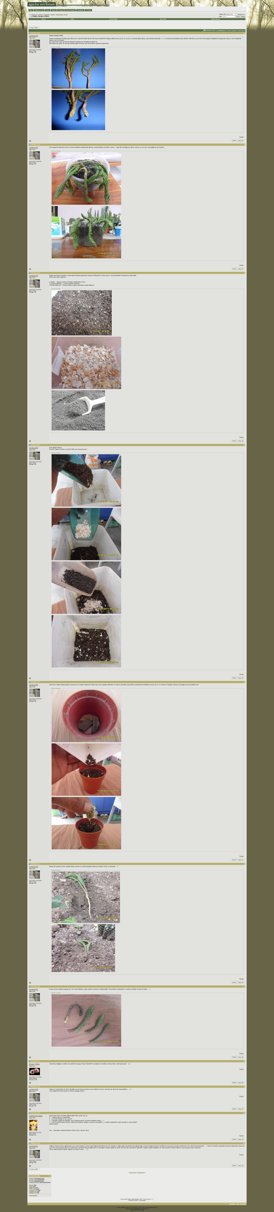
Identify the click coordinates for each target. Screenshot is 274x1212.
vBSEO (144, 1208)
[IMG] (30, 1187)
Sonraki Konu (140, 1172)
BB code (31, 1185)
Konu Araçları (232, 30)
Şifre (220, 16)
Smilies (31, 1186)
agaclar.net (34, 14)
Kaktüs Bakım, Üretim (61, 14)
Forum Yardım (113, 19)
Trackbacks (32, 1190)
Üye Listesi (163, 19)
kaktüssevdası (36, 1116)
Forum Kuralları (33, 1195)
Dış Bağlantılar (221, 30)
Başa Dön (243, 1204)
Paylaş (241, 137)
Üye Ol (43, 19)
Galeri (54, 10)
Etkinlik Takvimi (215, 19)
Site (31, 10)
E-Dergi (60, 10)
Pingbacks (32, 1191)
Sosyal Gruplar (70, 10)
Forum (47, 10)
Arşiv (238, 1204)
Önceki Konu (133, 1172)
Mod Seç (240, 30)
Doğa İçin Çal (39, 10)
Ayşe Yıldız (34, 1064)
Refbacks (31, 1192)
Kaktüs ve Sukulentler (44, 14)
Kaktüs (53, 14)
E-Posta (88, 10)
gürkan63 (33, 36)
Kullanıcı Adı (222, 14)
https (243, 16)
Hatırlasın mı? (241, 14)
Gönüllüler (80, 10)
